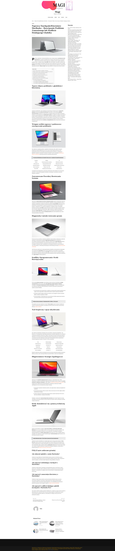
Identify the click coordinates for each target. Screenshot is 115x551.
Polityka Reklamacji (48, 548)
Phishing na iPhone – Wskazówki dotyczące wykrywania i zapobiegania (59, 530)
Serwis (55, 17)
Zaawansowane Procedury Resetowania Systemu (40, 72)
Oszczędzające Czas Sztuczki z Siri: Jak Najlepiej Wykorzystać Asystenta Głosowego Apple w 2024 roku (74, 55)
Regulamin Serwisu (38, 549)
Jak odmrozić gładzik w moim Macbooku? (40, 80)
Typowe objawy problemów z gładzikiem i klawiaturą (40, 70)
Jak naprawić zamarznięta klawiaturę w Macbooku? (41, 82)
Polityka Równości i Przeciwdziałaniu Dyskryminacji (59, 548)
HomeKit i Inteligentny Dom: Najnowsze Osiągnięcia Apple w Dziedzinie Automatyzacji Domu (74, 37)
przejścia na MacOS (38, 306)
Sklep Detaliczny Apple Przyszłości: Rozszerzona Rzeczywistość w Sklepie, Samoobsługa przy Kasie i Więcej (74, 71)
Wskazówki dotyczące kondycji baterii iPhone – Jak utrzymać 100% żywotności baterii (74, 76)
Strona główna (50, 17)
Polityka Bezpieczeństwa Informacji (57, 547)
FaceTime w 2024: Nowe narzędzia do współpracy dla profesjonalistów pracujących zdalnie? (74, 62)
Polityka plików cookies (78, 547)
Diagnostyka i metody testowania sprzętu (39, 73)
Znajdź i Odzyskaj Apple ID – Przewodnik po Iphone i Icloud (43, 522)
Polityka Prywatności (35, 548)
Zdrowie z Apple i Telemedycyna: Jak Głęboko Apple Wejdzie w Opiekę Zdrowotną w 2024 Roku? (74, 41)
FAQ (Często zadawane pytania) (37, 79)
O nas (66, 17)
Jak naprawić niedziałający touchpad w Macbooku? (41, 81)
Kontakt (62, 17)
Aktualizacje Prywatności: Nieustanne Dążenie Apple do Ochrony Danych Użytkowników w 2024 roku (74, 65)
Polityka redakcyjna (42, 548)
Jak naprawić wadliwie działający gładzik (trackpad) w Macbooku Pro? (44, 83)
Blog (59, 17)
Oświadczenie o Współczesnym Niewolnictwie (44, 547)
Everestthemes (56, 549)
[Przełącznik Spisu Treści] (52, 69)
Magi (57, 12)
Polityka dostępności (66, 547)
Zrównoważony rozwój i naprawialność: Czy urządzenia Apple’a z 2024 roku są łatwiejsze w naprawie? (75, 58)
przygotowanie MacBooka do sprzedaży (57, 382)
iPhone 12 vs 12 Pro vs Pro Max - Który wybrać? (58, 501)
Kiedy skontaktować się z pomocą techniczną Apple (40, 78)
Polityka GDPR (72, 547)
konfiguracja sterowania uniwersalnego (45, 447)
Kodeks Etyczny (34, 547)
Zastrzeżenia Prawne (44, 549)
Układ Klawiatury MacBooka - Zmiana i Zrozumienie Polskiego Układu (39, 501)
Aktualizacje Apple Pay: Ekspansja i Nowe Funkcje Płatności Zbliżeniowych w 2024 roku (75, 51)
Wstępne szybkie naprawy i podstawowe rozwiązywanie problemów (43, 71)
